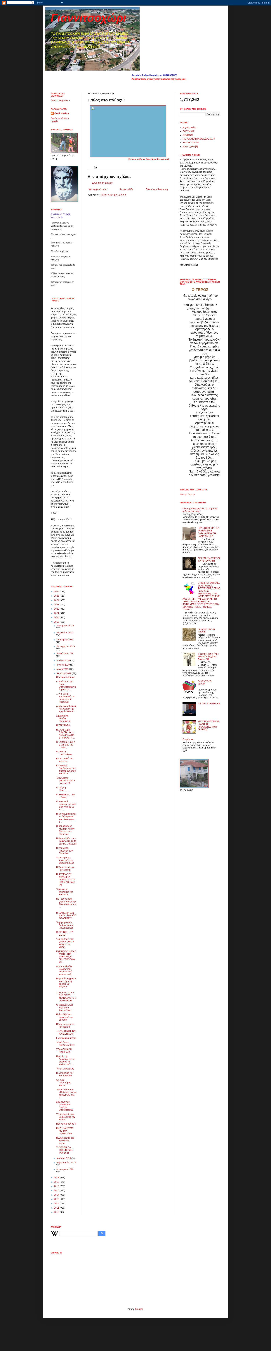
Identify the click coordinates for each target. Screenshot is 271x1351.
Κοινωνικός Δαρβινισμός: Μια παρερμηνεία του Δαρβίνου (66, 769)
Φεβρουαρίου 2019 (66, 1162)
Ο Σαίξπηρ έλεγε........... (63, 789)
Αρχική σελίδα (126, 189)
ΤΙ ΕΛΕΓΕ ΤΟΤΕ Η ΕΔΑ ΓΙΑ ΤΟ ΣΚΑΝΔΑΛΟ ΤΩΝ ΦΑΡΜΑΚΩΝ (66, 996)
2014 (57, 1195)
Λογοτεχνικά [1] (190, 146)
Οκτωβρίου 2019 (65, 639)
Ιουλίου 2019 (63, 660)
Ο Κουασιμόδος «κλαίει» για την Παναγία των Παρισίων (65, 830)
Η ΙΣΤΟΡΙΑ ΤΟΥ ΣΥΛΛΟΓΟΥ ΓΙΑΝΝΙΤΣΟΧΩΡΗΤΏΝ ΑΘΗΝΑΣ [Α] (65, 879)
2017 (57, 1182)
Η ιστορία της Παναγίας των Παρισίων (64, 851)
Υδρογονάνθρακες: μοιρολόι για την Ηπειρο (65, 1117)
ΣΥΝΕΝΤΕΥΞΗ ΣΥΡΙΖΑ (205, 682)
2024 (57, 600)
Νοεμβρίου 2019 (65, 632)
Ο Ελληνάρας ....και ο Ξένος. (65, 796)
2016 (57, 1186)
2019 (57, 622)
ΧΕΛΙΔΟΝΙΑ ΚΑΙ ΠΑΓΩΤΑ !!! (64, 1050)
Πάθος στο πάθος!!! (66, 1124)
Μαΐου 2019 (63, 669)
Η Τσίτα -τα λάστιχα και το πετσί (65, 868)
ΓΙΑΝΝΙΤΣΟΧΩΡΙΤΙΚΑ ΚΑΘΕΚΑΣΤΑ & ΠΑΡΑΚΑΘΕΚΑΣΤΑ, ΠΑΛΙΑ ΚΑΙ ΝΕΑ (208, 532)
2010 (57, 1212)
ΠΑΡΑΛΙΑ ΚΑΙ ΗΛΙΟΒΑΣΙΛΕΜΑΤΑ (199, 139)
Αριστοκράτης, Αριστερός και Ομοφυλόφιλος (65, 860)
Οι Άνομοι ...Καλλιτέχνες (64, 752)
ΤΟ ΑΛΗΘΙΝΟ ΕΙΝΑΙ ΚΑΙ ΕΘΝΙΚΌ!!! (66, 1032)
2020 (57, 617)
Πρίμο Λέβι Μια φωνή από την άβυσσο (64, 1017)
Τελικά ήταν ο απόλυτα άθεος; (65, 1043)
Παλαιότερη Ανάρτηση (157, 189)
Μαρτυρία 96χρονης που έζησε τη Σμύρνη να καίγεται (66, 982)
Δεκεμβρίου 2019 (65, 625)
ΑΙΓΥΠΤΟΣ (188, 135)
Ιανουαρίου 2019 (65, 1169)
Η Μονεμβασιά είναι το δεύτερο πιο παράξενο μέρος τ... (66, 818)
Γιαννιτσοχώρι (88, 18)
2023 (57, 604)
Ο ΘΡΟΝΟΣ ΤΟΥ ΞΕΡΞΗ (64, 933)
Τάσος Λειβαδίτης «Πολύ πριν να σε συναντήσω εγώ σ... (66, 1093)
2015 (57, 1190)
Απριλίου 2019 (64, 673)
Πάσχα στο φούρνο (65, 677)
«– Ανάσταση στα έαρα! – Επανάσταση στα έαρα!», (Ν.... (66, 685)
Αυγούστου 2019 (65, 653)
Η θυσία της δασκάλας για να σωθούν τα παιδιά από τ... (65, 1060)
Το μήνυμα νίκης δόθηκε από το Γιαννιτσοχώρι (65, 925)
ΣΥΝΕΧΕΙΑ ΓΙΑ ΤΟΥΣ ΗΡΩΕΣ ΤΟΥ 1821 (64, 1150)
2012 (57, 1203)
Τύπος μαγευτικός (65, 1068)
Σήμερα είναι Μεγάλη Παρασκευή (63, 718)
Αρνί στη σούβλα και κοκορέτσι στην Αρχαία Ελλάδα (66, 709)
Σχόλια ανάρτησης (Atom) (113, 194)
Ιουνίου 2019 (63, 664)
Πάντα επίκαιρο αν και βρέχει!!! (65, 1025)
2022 (57, 609)
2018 (57, 1177)
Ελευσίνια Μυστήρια (66, 1038)
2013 (57, 1199)
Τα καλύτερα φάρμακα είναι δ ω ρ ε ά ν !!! (65, 781)
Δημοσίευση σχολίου (102, 183)
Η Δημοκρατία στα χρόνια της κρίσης (65, 1140)
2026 (57, 591)
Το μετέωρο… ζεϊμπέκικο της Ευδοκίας (64, 892)
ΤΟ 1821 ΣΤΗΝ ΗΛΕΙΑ (209, 703)
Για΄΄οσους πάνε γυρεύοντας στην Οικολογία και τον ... (66, 903)
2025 (57, 596)
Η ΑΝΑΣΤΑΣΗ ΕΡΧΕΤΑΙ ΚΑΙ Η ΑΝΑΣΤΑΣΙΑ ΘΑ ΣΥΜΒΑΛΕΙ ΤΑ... (65, 734)
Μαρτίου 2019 (64, 1158)
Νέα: (182, 494)
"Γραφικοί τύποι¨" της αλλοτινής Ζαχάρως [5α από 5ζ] (208, 657)
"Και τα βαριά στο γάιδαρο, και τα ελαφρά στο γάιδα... (65, 943)
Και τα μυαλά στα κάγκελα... (64, 760)
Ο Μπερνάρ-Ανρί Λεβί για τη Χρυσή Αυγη (64, 1007)
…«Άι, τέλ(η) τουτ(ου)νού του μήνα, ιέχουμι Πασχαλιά (65, 697)
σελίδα (140, 159)
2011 (57, 1208)
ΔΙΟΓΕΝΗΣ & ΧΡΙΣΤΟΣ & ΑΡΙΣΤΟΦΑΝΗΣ (209, 559)
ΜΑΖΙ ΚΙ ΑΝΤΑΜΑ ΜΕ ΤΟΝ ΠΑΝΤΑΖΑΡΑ (64, 1131)
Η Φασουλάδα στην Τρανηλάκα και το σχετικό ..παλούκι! (66, 841)
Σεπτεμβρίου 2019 (66, 646)
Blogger (139, 1309)
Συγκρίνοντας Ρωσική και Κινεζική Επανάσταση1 (64, 1106)
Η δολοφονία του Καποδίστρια (64, 1074)
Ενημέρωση (188, 739)
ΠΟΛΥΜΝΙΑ (188, 131)
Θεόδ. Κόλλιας (61, 113)
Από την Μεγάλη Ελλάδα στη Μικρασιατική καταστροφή (64, 970)
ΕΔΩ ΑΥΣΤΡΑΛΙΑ (191, 142)
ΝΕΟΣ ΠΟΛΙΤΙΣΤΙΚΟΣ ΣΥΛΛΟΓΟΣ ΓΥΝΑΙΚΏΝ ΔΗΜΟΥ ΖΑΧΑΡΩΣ (208, 725)
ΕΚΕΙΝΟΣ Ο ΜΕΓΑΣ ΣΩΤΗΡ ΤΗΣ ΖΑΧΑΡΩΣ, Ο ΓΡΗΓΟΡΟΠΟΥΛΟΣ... (66, 956)
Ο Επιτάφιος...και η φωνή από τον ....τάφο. (65, 745)
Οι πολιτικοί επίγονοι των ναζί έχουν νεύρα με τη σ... (66, 805)
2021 (57, 613)
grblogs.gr (190, 494)
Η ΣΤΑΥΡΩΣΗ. (63, 725)
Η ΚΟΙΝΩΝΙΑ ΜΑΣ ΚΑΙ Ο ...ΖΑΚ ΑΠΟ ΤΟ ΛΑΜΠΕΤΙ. (66, 916)
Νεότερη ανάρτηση (97, 189)
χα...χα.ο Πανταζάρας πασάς (63, 1083)
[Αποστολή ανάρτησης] (95, 167)
